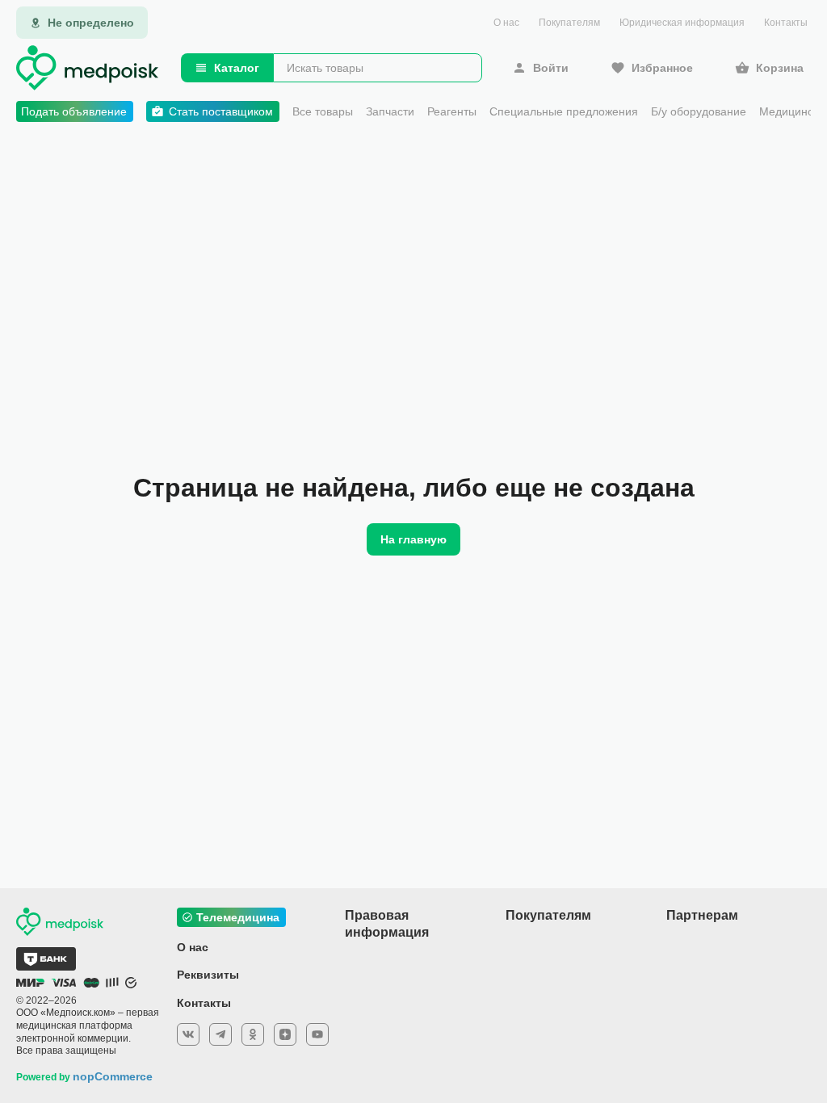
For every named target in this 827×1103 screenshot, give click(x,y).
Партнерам (702, 915)
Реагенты (451, 111)
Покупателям (569, 22)
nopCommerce (113, 1076)
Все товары (322, 111)
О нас (506, 22)
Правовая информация (387, 923)
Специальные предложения (563, 111)
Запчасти (390, 111)
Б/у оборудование (698, 111)
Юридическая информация (682, 22)
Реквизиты (208, 974)
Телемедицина (237, 917)
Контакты (786, 22)
